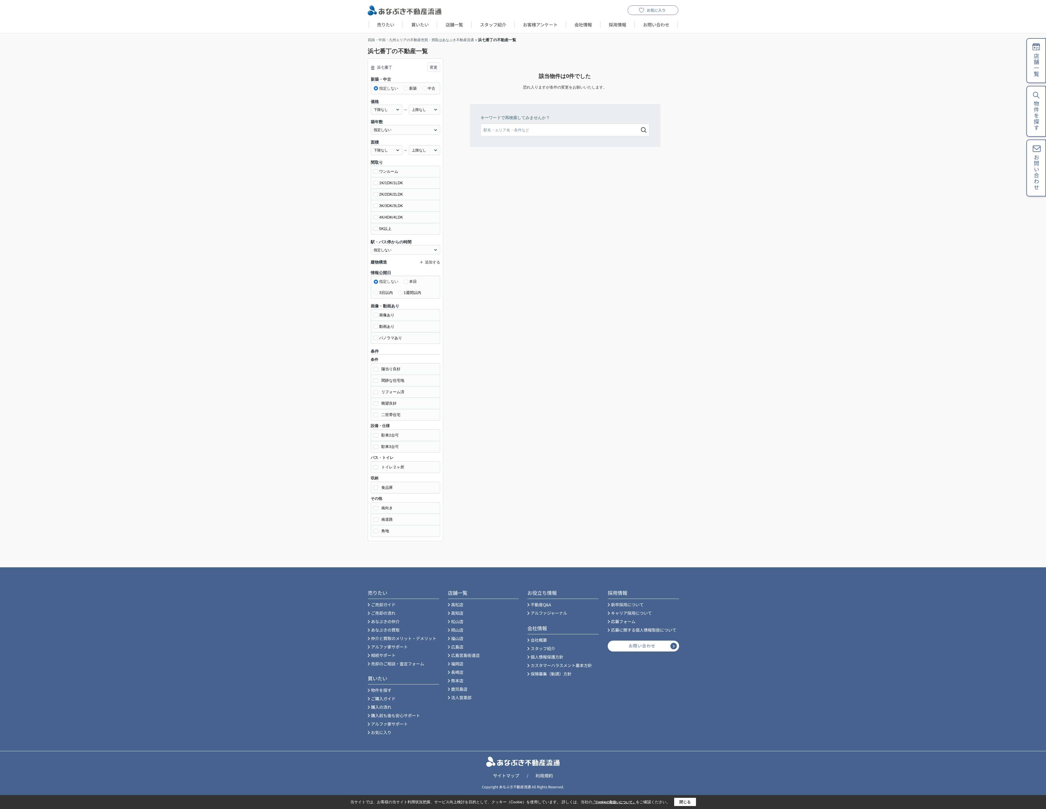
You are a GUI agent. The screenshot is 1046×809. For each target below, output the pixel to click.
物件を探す (381, 690)
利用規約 (544, 775)
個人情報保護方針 (547, 657)
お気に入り (656, 10)
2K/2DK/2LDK (391, 194)
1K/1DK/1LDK (391, 183)
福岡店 (457, 663)
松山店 (457, 621)
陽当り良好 (390, 369)
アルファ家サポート (389, 647)
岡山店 (457, 630)
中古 (431, 88)
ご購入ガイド (383, 698)
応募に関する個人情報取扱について (643, 630)
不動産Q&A (541, 604)
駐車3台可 (390, 446)
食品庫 (387, 487)
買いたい (420, 24)
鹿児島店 (459, 689)
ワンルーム (388, 171)
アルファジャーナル (549, 613)
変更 (433, 67)
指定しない (388, 88)
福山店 (457, 638)
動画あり (386, 326)
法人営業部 (461, 697)
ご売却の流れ (383, 613)
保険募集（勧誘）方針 (551, 674)
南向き (387, 508)
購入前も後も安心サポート (395, 715)
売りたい (385, 24)
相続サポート (383, 655)
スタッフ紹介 (493, 24)
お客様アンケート (540, 24)
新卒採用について (627, 604)
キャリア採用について (631, 613)
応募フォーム (623, 621)
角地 (385, 531)
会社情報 (583, 24)
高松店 (457, 604)
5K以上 (385, 228)
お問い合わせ (656, 24)
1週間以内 (412, 292)
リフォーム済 (392, 392)
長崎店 (457, 672)
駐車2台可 (390, 435)
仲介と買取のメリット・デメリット (403, 638)
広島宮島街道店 (465, 655)
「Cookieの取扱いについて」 (614, 802)
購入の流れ (381, 707)
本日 (413, 281)
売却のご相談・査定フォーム (397, 663)
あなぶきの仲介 (385, 621)
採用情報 (617, 24)
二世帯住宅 (390, 415)
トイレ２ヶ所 (392, 467)
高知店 (457, 613)
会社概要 (539, 640)
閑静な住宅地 (392, 380)
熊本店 (457, 680)
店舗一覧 (454, 24)
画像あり (386, 315)
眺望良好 (389, 403)
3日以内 (386, 292)
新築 (413, 88)
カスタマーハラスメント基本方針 (561, 665)
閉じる (685, 802)
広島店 (457, 647)
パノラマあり (390, 338)
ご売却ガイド (383, 604)
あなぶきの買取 (385, 630)
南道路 (387, 519)
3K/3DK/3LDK (391, 206)
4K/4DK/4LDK (391, 217)
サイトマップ (506, 775)
